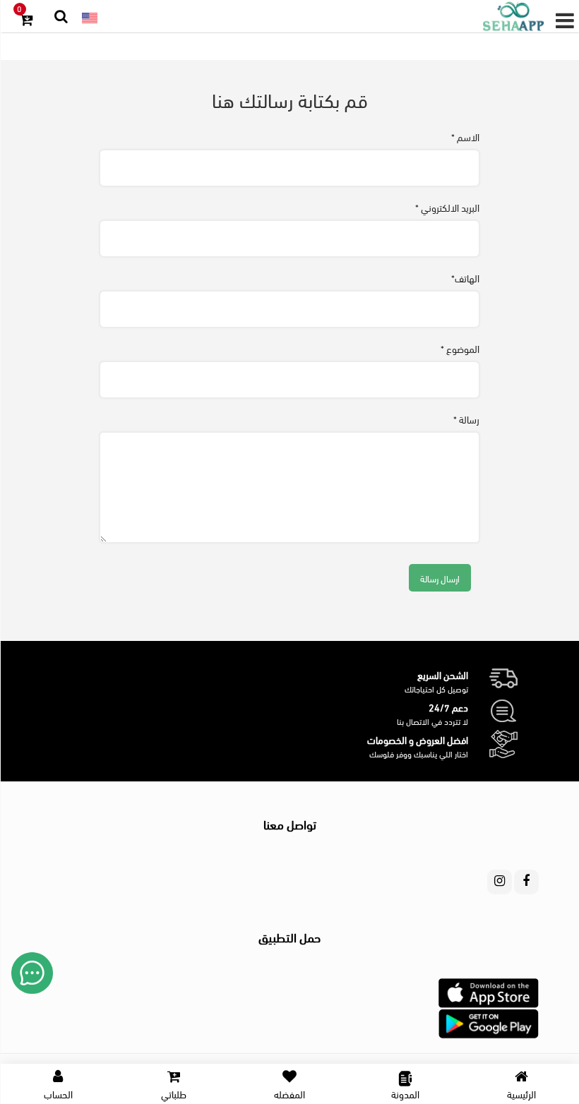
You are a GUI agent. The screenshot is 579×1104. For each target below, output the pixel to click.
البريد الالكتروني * (447, 207)
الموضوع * (460, 349)
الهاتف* (465, 278)
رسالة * (466, 419)
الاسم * (465, 137)
